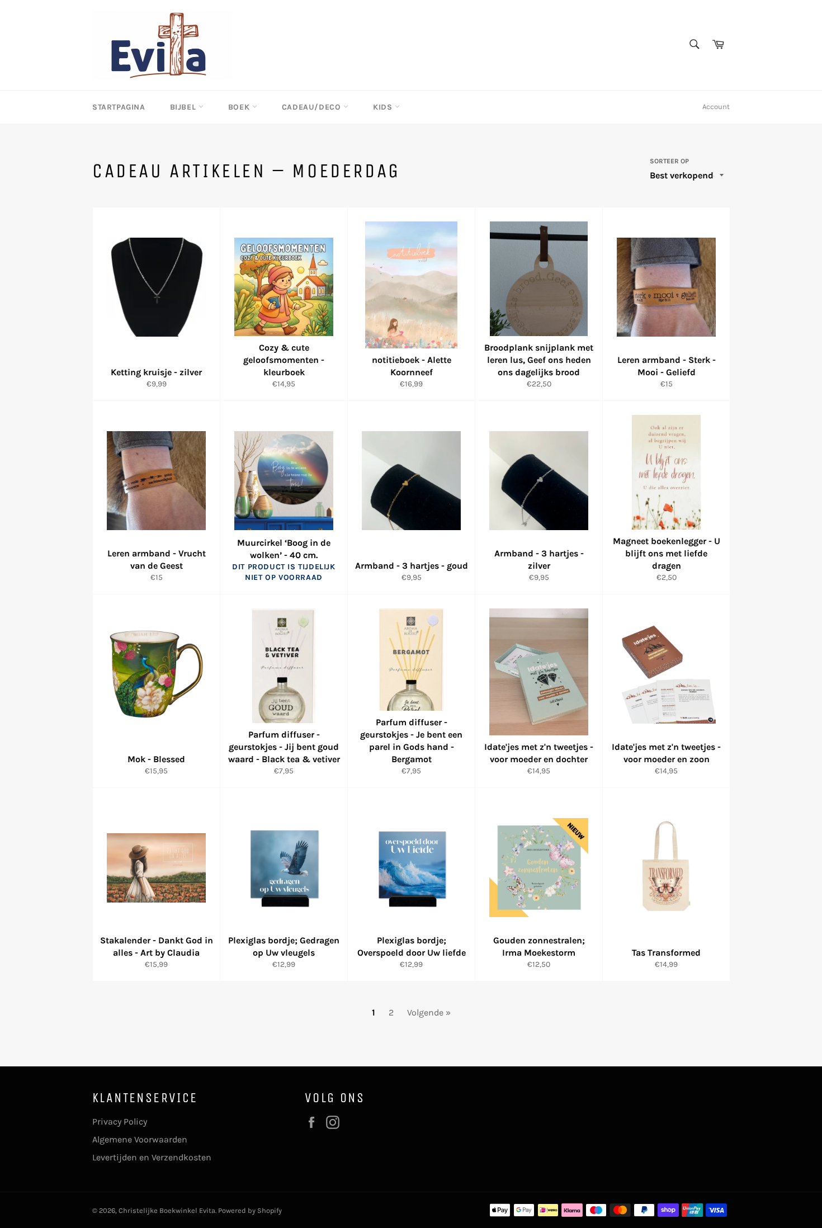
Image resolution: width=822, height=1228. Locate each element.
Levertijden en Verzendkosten (151, 1157)
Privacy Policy (119, 1121)
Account (716, 106)
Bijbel (184, 107)
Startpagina (118, 107)
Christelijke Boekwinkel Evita (167, 1210)
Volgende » (429, 1012)
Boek (240, 107)
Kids (384, 107)
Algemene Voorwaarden (139, 1139)
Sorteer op (669, 161)
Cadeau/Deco (312, 107)
